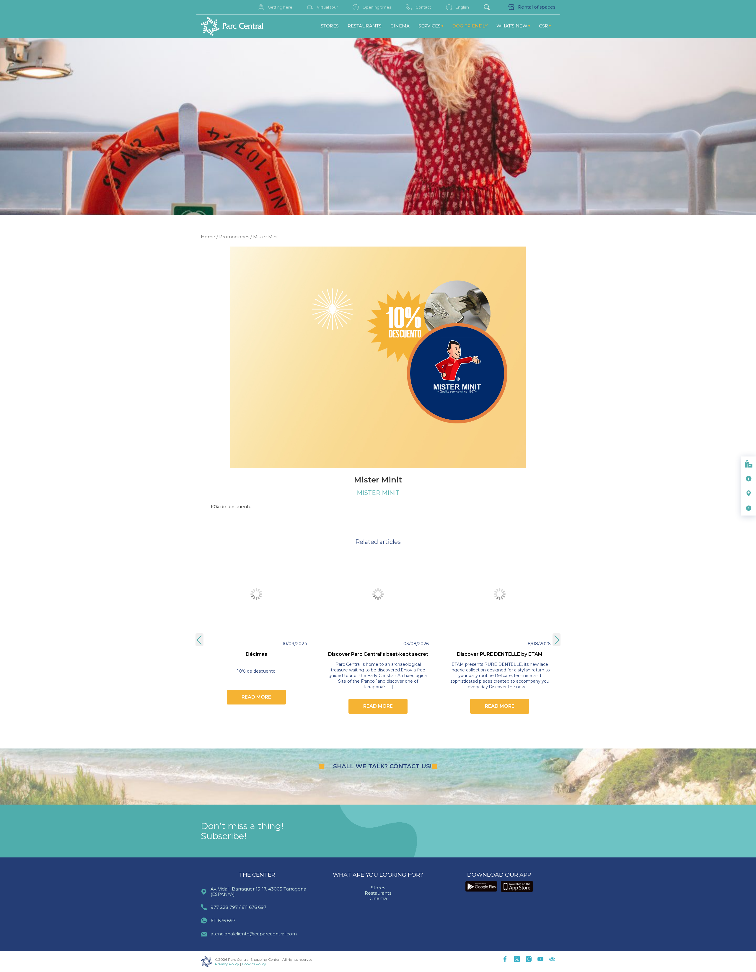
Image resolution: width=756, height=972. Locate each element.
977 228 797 (224, 907)
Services (429, 26)
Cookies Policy (254, 964)
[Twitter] (517, 959)
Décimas (256, 654)
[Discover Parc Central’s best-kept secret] (378, 594)
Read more (256, 697)
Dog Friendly (470, 26)
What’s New (511, 26)
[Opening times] (748, 508)
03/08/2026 (416, 643)
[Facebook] (505, 959)
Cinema (400, 26)
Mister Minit (378, 492)
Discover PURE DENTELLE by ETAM (499, 654)
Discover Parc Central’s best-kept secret (378, 654)
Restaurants (365, 26)
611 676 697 (254, 907)
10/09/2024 (294, 643)
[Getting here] (748, 493)
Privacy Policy (227, 964)
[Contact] (748, 478)
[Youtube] (540, 959)
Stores (330, 26)
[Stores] (748, 463)
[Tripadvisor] (552, 959)
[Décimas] (256, 594)
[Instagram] (529, 959)
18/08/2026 (538, 643)
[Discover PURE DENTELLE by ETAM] (499, 594)
